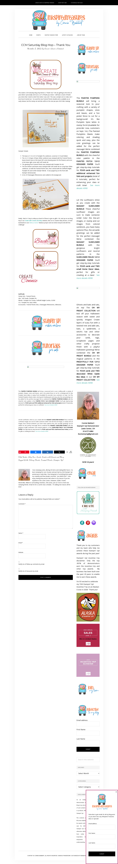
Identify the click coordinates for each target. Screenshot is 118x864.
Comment (22, 504)
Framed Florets (46, 460)
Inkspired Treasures (59, 20)
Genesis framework (64, 855)
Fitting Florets (34, 460)
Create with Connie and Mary (53, 457)
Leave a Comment (57, 48)
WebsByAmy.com (85, 855)
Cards (39, 457)
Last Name (81, 739)
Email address (82, 720)
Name (20, 533)
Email (20, 543)
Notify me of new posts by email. (28, 571)
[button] (89, 33)
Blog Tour (32, 457)
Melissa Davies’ (33, 223)
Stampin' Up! (58, 460)
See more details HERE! (50, 405)
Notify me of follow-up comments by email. (31, 564)
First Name (81, 729)
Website (20, 552)
